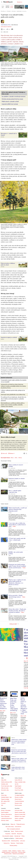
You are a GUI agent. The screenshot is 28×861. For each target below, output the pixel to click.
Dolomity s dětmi (5, 820)
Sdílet (9, 29)
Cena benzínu (18, 826)
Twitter (9, 850)
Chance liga (4, 795)
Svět (9, 614)
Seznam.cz (19, 2)
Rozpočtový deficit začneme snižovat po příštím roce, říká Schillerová (3, 703)
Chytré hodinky (19, 843)
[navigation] (2, 2)
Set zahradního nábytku (7, 836)
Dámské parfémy (15, 840)
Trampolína (7, 833)
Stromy (20, 457)
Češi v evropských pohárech (13, 828)
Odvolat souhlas (7, 853)
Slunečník (13, 833)
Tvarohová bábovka (19, 801)
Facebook (5, 850)
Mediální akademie (6, 852)
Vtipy (10, 555)
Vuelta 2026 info (18, 780)
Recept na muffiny (19, 797)
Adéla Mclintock (4, 24)
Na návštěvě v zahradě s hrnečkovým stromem (13, 96)
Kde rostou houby (10, 826)
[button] (14, 54)
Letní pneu (22, 840)
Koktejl (10, 586)
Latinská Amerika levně (6, 818)
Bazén (12, 831)
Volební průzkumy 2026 (6, 782)
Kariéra (19, 850)
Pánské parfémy (13, 845)
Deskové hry (6, 843)
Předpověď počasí (20, 824)
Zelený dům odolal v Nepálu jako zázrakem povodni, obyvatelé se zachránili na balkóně (17, 610)
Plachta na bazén (19, 831)
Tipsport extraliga (5, 799)
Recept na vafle (18, 803)
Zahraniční (11, 598)
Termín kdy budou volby (6, 786)
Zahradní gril (17, 836)
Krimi (10, 541)
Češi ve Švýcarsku (5, 816)
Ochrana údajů (21, 852)
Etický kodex (14, 852)
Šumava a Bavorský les (6, 814)
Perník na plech (18, 805)
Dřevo (12, 457)
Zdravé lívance (18, 799)
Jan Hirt (16, 784)
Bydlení (2, 339)
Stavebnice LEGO (6, 840)
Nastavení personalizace (18, 853)
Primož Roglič (18, 788)
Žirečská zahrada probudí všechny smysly (12, 99)
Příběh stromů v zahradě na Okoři (10, 101)
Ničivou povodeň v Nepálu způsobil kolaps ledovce (15, 596)
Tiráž (23, 850)
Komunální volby (5, 790)
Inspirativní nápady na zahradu (17, 478)
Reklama (14, 850)
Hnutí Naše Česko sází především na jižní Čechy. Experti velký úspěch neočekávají (14, 704)
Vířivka (22, 836)
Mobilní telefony (19, 838)
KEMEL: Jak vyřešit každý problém (16, 552)
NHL (2, 805)
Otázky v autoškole (19, 818)
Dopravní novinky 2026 (20, 814)
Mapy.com (13, 824)
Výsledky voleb (4, 784)
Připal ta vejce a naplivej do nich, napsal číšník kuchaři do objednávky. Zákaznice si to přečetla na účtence (17, 582)
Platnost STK (18, 820)
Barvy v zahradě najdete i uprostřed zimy (15, 491)
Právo (9, 24)
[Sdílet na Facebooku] (24, 453)
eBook (4, 29)
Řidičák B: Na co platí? (20, 816)
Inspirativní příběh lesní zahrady (10, 104)
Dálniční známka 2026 (20, 812)
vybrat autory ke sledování (6, 26)
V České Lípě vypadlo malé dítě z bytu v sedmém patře (17, 539)
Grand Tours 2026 (19, 790)
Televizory (13, 843)
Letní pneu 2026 (18, 810)
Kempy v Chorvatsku (6, 810)
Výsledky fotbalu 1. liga (6, 797)
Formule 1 (3, 803)
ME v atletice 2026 (5, 801)
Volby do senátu (4, 788)
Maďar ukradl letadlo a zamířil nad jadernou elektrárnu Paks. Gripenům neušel (18, 509)
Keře (16, 457)
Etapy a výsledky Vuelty (20, 782)
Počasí (10, 528)
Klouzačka (19, 833)
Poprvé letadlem (5, 812)
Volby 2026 (3, 780)
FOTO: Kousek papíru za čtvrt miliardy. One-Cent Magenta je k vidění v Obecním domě (24, 706)
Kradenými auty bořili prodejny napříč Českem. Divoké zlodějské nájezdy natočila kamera (17, 566)
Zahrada (2, 136)
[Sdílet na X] (26, 453)
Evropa (10, 512)
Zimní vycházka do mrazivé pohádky (16, 465)
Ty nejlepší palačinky (19, 795)
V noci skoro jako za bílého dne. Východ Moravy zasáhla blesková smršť (17, 524)
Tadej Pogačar (18, 786)
